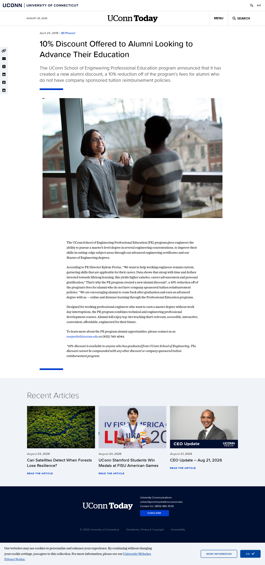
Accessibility (178, 529)
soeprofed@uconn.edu (83, 336)
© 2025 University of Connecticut (99, 529)
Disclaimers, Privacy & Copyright (145, 529)
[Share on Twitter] (4, 67)
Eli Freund (68, 33)
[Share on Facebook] (4, 82)
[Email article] (4, 59)
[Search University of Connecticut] (252, 5)
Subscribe (154, 513)
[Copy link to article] (4, 51)
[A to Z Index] (259, 5)
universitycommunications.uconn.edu (161, 502)
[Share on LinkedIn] (4, 75)
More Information (218, 554)
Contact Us (146, 506)
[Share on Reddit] (4, 90)
